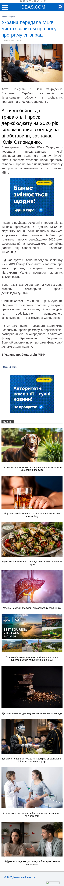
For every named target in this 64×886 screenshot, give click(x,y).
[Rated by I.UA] (53, 883)
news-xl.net (9, 366)
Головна (4, 17)
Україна (12, 17)
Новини (7, 421)
